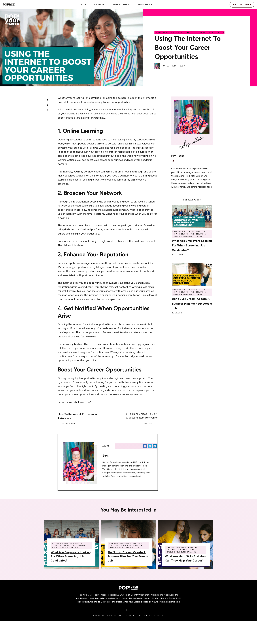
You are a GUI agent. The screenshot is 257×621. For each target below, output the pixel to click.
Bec (167, 66)
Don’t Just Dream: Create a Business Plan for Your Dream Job (192, 303)
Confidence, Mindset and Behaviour (189, 234)
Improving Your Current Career (208, 32)
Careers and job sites (70, 344)
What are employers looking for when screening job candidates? (192, 245)
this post (134, 241)
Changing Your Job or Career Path (172, 32)
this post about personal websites (77, 299)
